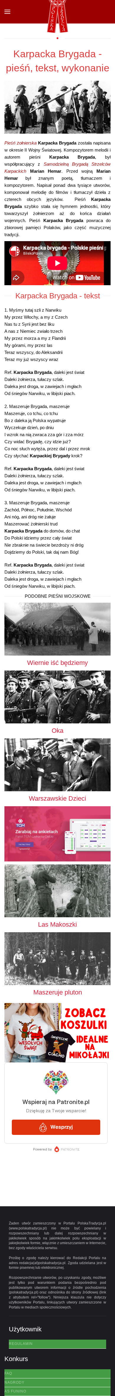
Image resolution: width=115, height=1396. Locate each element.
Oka (57, 730)
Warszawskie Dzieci (57, 798)
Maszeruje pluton (57, 992)
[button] (7, 11)
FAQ (8, 1373)
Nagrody (14, 1382)
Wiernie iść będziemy (57, 662)
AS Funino (15, 1391)
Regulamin (21, 1344)
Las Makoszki (57, 924)
